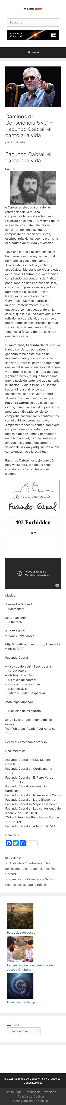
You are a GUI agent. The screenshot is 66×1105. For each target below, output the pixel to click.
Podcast (15, 858)
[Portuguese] (37, 9)
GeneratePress (33, 1082)
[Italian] (34, 9)
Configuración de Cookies (31, 1101)
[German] (31, 9)
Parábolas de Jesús (21, 932)
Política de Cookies (31, 1096)
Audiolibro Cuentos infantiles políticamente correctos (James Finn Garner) (30, 869)
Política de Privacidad (41, 1092)
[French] (28, 9)
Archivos (13, 1025)
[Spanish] (41, 9)
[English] (25, 9)
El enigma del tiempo (22, 1002)
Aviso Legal (14, 1092)
